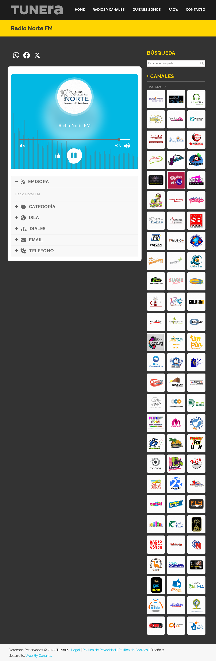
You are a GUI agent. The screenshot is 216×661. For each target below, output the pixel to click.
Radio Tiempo (176, 261)
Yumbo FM (155, 200)
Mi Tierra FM (196, 382)
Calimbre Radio (155, 281)
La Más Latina (196, 564)
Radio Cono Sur (196, 261)
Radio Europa (155, 119)
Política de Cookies (133, 650)
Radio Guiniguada (196, 159)
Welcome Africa (196, 402)
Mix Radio (196, 463)
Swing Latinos (176, 200)
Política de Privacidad (99, 650)
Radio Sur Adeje (155, 544)
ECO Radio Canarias (176, 402)
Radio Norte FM (155, 220)
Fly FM (196, 504)
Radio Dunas (155, 483)
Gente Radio (196, 200)
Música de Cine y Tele (155, 180)
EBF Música (155, 585)
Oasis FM (155, 382)
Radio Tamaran (176, 342)
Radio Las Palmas (196, 524)
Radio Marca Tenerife (196, 544)
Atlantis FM (176, 605)
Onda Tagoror (196, 119)
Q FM (155, 402)
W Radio (176, 362)
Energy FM (196, 180)
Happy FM (155, 625)
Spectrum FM (176, 119)
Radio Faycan (155, 240)
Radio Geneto (176, 564)
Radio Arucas (176, 585)
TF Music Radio (176, 240)
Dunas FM (155, 564)
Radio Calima (196, 585)
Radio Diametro (176, 483)
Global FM (196, 321)
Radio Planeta (196, 240)
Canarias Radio (176, 625)
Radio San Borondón (196, 220)
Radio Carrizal (196, 483)
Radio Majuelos (176, 139)
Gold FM (196, 301)
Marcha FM (176, 423)
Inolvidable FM (155, 321)
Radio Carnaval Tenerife (155, 342)
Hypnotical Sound (176, 99)
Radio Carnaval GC (155, 504)
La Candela (196, 99)
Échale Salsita (176, 159)
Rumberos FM (155, 261)
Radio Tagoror (155, 463)
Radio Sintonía (176, 220)
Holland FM (196, 281)
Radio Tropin (196, 342)
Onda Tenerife (196, 423)
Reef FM (155, 423)
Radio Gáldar (155, 159)
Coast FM (176, 504)
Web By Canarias (39, 656)
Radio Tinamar (176, 301)
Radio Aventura (176, 544)
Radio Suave (176, 281)
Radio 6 (155, 443)
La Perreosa (176, 463)
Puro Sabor (196, 443)
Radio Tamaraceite (176, 321)
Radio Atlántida (155, 99)
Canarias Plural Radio (155, 301)
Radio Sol (155, 139)
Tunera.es (37, 9)
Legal (75, 650)
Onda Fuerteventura (155, 362)
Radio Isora (196, 625)
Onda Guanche (196, 605)
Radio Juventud (196, 362)
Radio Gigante (176, 382)
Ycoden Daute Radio (176, 180)
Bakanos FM (176, 443)
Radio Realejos (155, 605)
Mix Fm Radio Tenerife (155, 524)
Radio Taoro (176, 524)
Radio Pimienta (196, 139)
